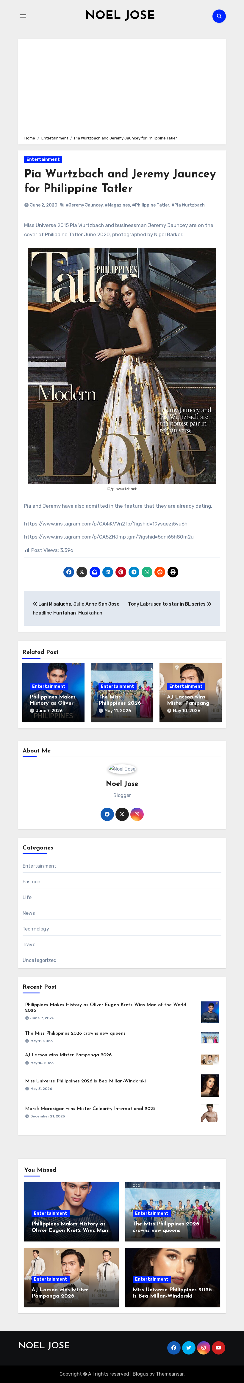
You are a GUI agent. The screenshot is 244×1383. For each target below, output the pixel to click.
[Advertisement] (122, 86)
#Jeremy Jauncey (84, 205)
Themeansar (170, 1374)
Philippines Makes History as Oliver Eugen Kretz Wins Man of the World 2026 (70, 1231)
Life (27, 897)
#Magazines (117, 205)
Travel (30, 944)
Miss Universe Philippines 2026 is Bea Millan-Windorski (85, 1081)
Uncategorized (40, 960)
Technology (36, 929)
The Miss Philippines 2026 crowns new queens (75, 1033)
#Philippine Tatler (150, 205)
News (29, 913)
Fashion (31, 882)
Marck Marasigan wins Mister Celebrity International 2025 (90, 1108)
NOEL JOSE (120, 16)
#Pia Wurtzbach (188, 205)
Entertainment (43, 159)
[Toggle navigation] (23, 16)
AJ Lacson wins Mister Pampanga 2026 (190, 704)
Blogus (140, 1374)
